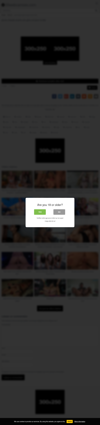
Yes (40, 212)
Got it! (70, 421)
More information (79, 421)
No (59, 212)
